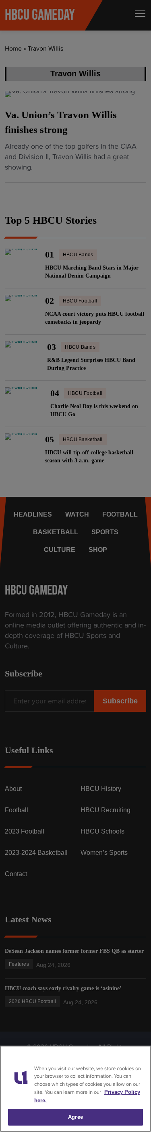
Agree (75, 1117)
